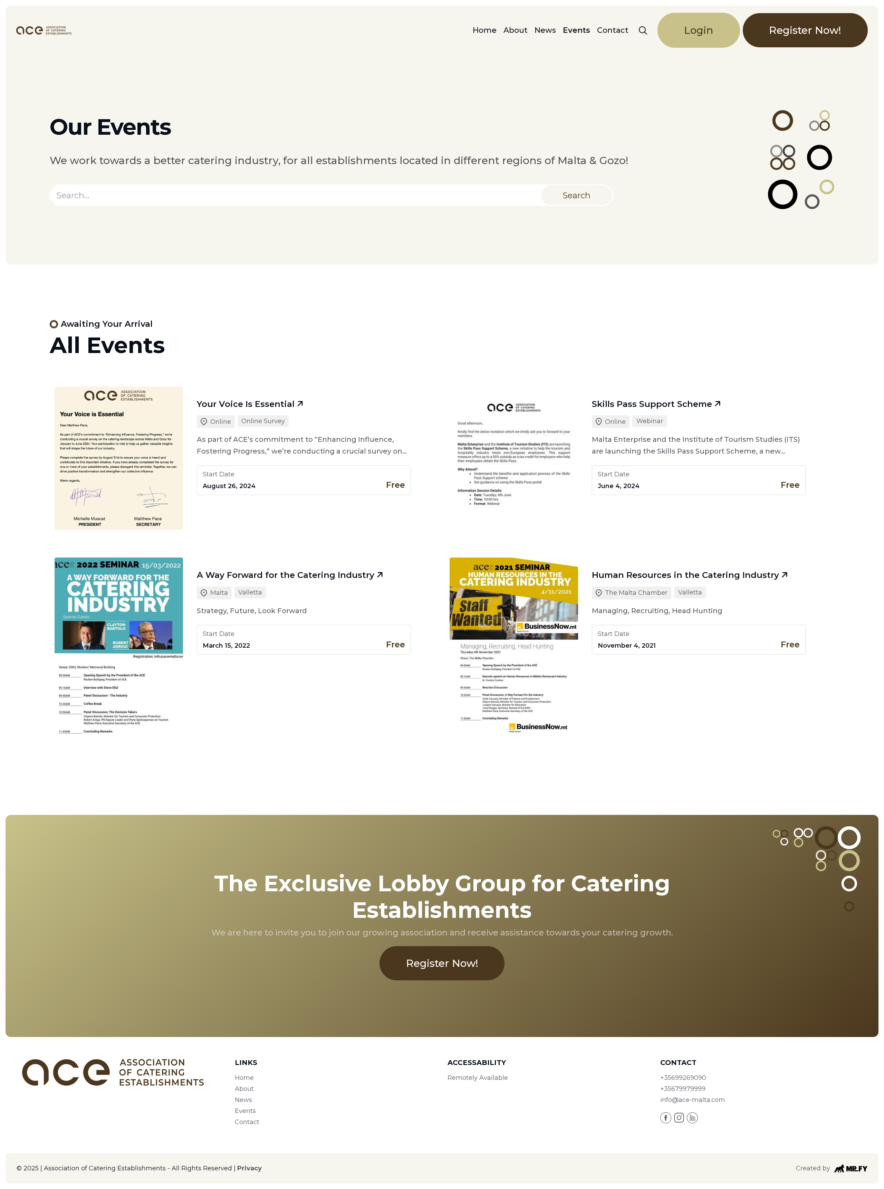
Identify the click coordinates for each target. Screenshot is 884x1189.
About (515, 30)
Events (576, 30)
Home (485, 30)
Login (698, 30)
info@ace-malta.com (692, 1099)
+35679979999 (682, 1088)
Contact (612, 30)
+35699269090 (683, 1077)
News (545, 30)
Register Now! (805, 30)
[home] (43, 30)
